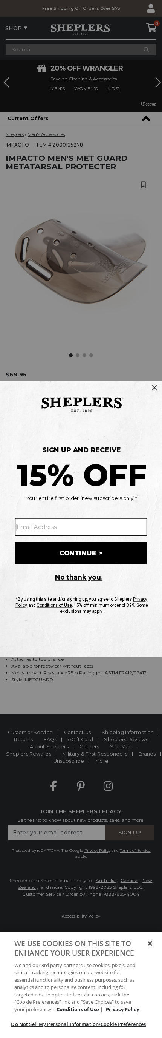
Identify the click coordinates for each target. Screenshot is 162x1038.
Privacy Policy (122, 1009)
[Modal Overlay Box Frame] (81, 519)
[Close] (150, 943)
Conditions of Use (78, 1009)
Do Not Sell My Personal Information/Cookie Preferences (78, 1024)
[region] (81, 985)
